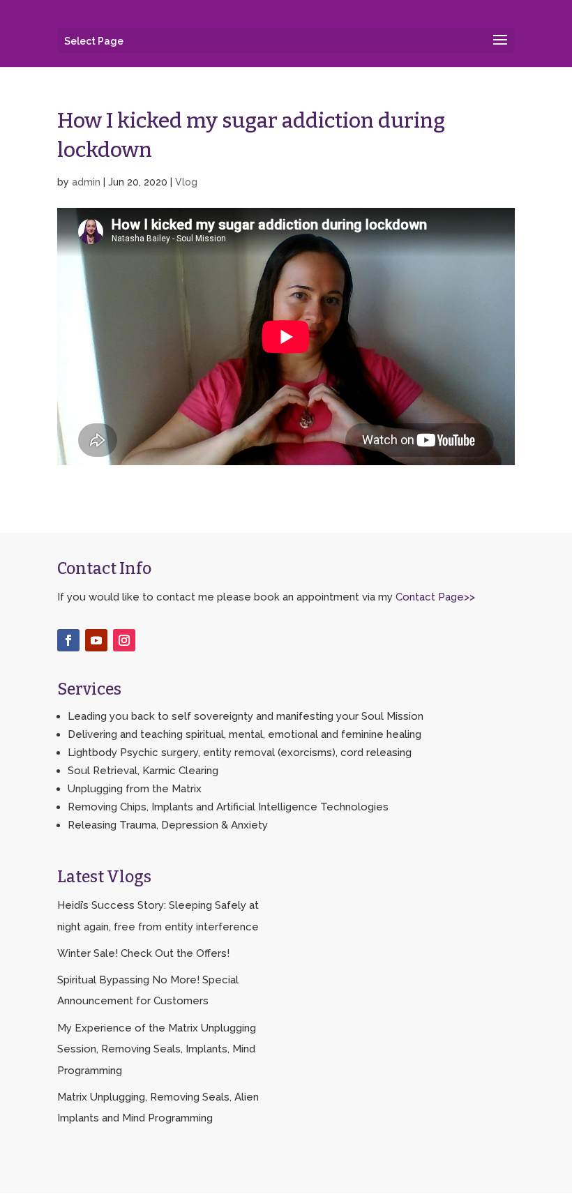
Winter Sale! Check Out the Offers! (143, 953)
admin (86, 182)
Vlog (186, 182)
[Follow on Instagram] (124, 640)
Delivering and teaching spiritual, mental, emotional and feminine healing (244, 734)
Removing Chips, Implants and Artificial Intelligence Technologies (228, 807)
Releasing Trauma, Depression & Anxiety (168, 825)
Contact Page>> (435, 597)
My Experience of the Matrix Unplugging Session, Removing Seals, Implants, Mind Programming (156, 1049)
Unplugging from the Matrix (135, 789)
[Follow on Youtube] (96, 640)
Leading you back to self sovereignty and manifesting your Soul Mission (245, 716)
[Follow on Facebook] (68, 640)
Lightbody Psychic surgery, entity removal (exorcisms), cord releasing (240, 752)
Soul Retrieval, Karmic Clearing (143, 770)
